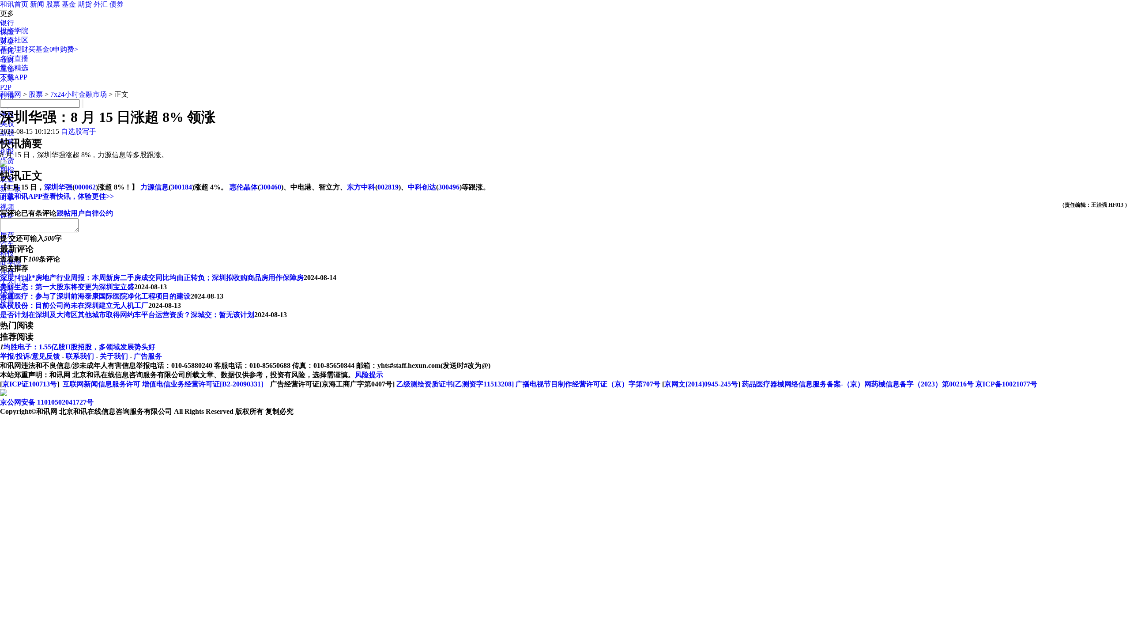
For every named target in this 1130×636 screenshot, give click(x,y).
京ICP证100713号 (29, 384)
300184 (181, 187)
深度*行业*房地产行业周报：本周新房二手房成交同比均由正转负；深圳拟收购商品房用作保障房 (152, 277)
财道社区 (14, 40)
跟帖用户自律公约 (84, 213)
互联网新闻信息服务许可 (101, 384)
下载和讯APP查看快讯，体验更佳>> (57, 196)
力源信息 (154, 187)
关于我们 (114, 356)
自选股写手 (78, 131)
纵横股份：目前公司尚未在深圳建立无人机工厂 (74, 305)
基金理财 (14, 49)
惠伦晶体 (244, 187)
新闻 (37, 4)
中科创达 (422, 187)
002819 (388, 187)
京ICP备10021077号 (1006, 384)
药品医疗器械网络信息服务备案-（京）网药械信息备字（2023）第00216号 (858, 384)
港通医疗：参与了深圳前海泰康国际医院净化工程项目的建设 (95, 296)
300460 (270, 187)
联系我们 (80, 356)
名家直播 (14, 58)
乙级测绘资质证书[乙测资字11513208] (455, 384)
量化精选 (14, 68)
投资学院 (14, 30)
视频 (7, 207)
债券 (116, 4)
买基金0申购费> (53, 49)
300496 (449, 187)
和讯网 (10, 94)
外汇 (101, 4)
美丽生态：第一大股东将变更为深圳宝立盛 (67, 287)
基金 (69, 4)
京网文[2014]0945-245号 (701, 384)
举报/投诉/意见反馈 (30, 356)
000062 (85, 187)
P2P (5, 87)
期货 (85, 4)
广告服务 (148, 356)
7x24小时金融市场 (78, 94)
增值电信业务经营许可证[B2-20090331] (202, 384)
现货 (7, 160)
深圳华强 (58, 187)
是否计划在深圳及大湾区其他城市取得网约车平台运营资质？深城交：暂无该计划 (127, 314)
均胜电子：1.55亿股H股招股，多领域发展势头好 (79, 347)
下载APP (13, 77)
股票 (53, 4)
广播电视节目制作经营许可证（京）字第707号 (588, 384)
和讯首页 (14, 4)
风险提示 (369, 375)
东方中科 (361, 187)
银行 (7, 22)
